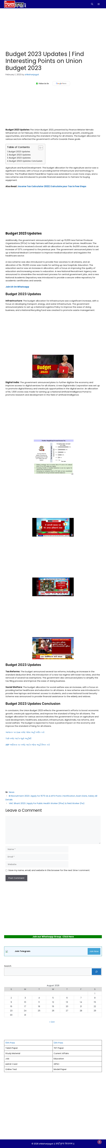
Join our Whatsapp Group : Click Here (53, 936)
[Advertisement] (53, 28)
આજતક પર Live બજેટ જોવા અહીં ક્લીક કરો (25, 732)
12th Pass (58, 1042)
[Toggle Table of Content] (39, 147)
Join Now (94, 951)
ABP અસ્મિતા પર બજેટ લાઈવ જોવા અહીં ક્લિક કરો (28, 744)
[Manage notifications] (99, 1142)
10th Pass (10, 1042)
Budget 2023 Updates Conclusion (25, 161)
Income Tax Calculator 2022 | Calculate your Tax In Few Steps (52, 186)
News (11, 792)
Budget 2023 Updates (20, 151)
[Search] (96, 971)
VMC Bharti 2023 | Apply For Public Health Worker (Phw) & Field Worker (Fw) (46, 803)
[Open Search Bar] (92, 4)
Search (7, 965)
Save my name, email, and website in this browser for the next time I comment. (49, 870)
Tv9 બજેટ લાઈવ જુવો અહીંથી (18, 738)
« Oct (52, 1021)
